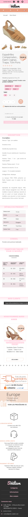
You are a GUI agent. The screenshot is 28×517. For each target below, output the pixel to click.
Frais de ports (20, 376)
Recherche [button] (10, 10)
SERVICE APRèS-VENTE (7, 441)
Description (8, 86)
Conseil (7, 89)
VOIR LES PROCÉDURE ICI (17, 405)
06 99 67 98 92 (7, 511)
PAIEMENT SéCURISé (7, 463)
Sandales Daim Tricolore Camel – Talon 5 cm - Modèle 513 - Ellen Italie (15, 349)
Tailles (14, 89)
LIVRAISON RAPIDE (6, 423)
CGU (15, 118)
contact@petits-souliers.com (11, 514)
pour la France (20, 381)
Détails (17, 86)
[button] (3, 365)
